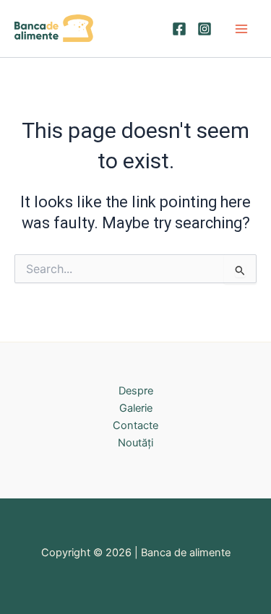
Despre (136, 390)
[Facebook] (179, 29)
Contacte (135, 425)
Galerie (135, 408)
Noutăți (135, 442)
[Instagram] (204, 29)
